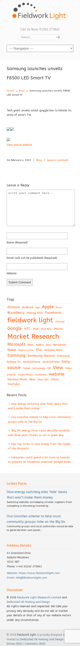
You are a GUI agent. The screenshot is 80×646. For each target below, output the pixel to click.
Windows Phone (17, 379)
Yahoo (55, 379)
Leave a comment (57, 160)
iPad (36, 328)
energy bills (35, 312)
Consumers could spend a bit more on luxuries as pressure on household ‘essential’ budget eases (39, 459)
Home (10, 90)
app (37, 307)
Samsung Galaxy (41, 356)
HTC (27, 329)
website (11, 273)
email (32, 258)
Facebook (53, 313)
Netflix (40, 344)
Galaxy (59, 321)
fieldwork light (30, 320)
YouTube (13, 384)
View (58, 367)
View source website (19, 144)
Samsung (16, 355)
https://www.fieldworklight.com (39, 573)
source (14, 367)
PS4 (39, 350)
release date (53, 350)
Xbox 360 (43, 379)
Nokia (11, 350)
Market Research (33, 336)
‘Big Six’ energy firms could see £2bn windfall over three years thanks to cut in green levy (39, 433)
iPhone (58, 328)
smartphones (51, 361)
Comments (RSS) (35, 643)
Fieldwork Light (40, 13)
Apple (48, 306)
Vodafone (40, 374)
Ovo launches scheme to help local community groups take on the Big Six (39, 419)
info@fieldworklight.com (31, 577)
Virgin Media (25, 374)
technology (38, 368)
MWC (31, 345)
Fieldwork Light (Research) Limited (39, 597)
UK (49, 368)
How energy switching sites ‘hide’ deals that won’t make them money (38, 406)
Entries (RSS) (14, 643)
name (17, 242)
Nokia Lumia (26, 350)
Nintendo (59, 344)
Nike (48, 345)
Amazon (13, 307)
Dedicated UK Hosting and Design (28, 601)
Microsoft (16, 344)
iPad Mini (46, 329)
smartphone (31, 361)
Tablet (26, 368)
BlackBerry (15, 313)
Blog (22, 90)
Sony (66, 361)
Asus (59, 307)
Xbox (32, 379)
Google (14, 328)
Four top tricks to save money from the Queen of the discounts (39, 446)
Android (27, 307)
